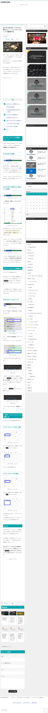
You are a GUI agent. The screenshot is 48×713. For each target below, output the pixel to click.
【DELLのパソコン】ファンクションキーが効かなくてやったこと (12, 620)
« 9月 (27, 214)
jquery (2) (31, 258)
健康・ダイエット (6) (32, 353)
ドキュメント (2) (32, 293)
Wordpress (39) (31, 284)
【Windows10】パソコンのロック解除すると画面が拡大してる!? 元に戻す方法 (20, 620)
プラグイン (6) (32, 296)
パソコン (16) (30, 341)
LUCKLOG (5, 2)
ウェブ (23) (30, 301)
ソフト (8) (30, 333)
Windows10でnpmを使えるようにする (4, 619)
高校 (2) (30, 373)
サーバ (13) (30, 318)
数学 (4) (29, 367)
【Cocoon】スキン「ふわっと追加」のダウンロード (41, 176)
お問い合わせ (34, 702)
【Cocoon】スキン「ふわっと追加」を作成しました (37, 98)
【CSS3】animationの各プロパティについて (41, 170)
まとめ (7, 129)
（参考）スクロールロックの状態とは (13, 120)
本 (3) (29, 385)
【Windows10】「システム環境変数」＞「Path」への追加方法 (20, 636)
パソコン (5, 36)
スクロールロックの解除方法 (12, 114)
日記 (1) (29, 382)
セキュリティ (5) (31, 330)
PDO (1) (30, 264)
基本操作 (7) (31, 344)
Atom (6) (31, 336)
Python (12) (30, 267)
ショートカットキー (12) (33, 324)
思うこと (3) (30, 362)
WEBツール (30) (31, 278)
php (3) (30, 287)
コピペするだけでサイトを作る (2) (35, 313)
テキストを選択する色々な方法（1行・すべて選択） (37, 70)
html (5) (29, 249)
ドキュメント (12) (32, 281)
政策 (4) (29, 364)
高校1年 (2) (32, 376)
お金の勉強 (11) (31, 307)
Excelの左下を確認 (10, 106)
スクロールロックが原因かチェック (13, 103)
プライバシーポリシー (17, 702)
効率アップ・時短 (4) (32, 356)
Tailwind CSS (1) (32, 247)
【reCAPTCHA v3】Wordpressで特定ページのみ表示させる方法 (37, 111)
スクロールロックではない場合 (13, 123)
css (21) (29, 244)
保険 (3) (30, 310)
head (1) (30, 316)
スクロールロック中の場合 (12, 126)
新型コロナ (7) (31, 379)
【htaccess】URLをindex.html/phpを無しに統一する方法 (36, 57)
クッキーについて (26, 702)
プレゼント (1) (31, 347)
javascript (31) (31, 252)
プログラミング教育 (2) (32, 350)
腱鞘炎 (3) (30, 387)
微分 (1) (30, 370)
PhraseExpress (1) (32, 339)
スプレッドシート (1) (32, 327)
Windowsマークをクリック (12, 117)
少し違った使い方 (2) (32, 359)
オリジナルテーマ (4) (33, 290)
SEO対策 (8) (30, 270)
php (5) (29, 261)
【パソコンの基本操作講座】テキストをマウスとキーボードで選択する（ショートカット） (12, 637)
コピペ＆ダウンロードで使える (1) (36, 275)
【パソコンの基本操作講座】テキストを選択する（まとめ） (4, 636)
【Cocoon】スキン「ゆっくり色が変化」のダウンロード (41, 158)
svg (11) (29, 272)
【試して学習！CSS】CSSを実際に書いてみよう (41, 164)
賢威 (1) (30, 298)
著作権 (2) (30, 390)
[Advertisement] (20, 15)
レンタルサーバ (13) (33, 321)
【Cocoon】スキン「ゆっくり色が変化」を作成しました (37, 84)
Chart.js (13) (31, 255)
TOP (5, 697)
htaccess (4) (31, 304)
